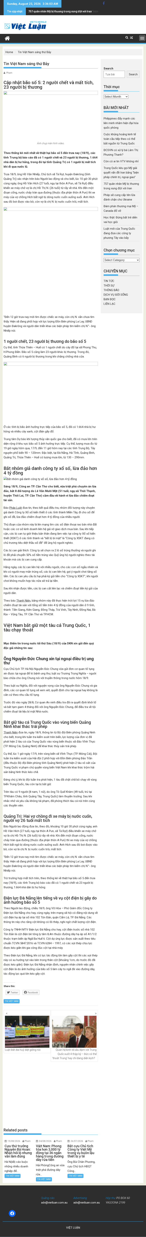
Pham (9, 73)
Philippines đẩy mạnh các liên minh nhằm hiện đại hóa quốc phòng (121, 123)
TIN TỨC (109, 281)
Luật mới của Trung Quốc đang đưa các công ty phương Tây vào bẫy (119, 233)
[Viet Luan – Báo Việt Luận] (7, 38)
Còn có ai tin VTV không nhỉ (121, 161)
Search (108, 68)
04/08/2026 (45, 1141)
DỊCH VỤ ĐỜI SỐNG (116, 294)
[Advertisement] (51, 1094)
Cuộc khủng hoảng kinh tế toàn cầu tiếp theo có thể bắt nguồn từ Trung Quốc (120, 139)
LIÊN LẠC (109, 304)
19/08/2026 (14, 1141)
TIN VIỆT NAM (11, 1001)
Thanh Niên (23, 600)
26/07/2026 (77, 1141)
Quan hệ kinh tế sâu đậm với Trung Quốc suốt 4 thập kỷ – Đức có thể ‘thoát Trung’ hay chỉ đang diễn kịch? (74, 1054)
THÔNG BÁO (111, 290)
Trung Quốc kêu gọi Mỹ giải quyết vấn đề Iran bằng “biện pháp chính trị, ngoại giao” (121, 172)
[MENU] (142, 38)
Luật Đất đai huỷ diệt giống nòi (22, 1049)
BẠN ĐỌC (110, 299)
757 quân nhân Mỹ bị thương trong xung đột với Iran (60, 11)
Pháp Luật (15, 507)
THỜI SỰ (109, 285)
